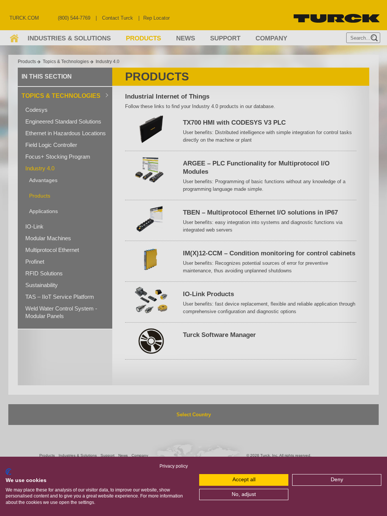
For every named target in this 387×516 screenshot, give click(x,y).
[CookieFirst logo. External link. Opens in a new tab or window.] (8, 471)
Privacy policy (173, 466)
